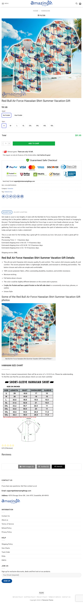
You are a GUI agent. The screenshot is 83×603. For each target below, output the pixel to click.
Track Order (6, 552)
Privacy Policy (7, 532)
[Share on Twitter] (11, 196)
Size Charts (6, 548)
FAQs (3, 556)
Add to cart (34, 143)
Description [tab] (7, 212)
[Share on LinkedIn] (22, 196)
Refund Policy (6, 528)
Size (3, 121)
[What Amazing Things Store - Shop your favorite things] (41, 3)
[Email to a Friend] (14, 196)
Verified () (44, 467)
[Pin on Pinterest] (18, 196)
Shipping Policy (7, 544)
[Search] (76, 3)
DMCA (4, 560)
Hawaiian (45, 11)
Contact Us (6, 516)
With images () (28, 467)
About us (5, 520)
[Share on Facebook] (7, 196)
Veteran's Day (8, 192)
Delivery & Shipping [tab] (20, 212)
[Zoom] (4, 95)
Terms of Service (8, 524)
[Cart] (80, 3)
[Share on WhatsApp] (3, 196)
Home (35, 11)
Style (4, 111)
